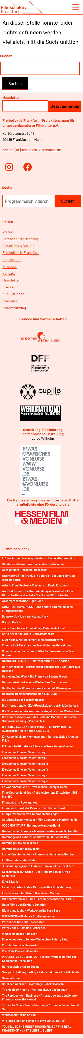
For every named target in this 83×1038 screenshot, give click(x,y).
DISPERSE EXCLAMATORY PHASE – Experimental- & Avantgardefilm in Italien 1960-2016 (36, 728)
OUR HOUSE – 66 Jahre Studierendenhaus (29, 916)
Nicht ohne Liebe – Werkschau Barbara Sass (31, 910)
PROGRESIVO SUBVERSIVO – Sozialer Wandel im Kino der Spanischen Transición (39, 958)
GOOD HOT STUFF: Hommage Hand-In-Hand (31, 825)
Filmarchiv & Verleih (18, 245)
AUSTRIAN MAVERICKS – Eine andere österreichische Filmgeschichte (37, 609)
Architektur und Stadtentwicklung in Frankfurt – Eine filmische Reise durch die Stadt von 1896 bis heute (37, 593)
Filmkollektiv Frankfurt (20, 252)
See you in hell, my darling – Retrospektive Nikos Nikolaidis (40, 972)
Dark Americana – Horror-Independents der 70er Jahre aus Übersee (41, 668)
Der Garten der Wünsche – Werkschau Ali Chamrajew (37, 688)
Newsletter (11, 280)
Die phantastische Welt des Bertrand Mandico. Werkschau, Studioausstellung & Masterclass (40, 719)
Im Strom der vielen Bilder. (19, 860)
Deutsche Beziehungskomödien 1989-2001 (29, 694)
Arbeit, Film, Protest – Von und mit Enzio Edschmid (35, 585)
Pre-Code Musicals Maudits (20, 951)
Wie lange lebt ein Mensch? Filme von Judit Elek (33, 1020)
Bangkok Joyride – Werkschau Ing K (25, 616)
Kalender (9, 266)
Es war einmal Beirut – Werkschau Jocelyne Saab (34, 787)
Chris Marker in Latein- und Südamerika (28, 634)
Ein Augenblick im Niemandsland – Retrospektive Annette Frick (40, 738)
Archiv (7, 232)
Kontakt (8, 273)
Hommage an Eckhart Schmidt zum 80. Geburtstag (35, 837)
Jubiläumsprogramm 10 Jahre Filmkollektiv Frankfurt (38, 866)
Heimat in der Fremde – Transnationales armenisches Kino (40, 831)
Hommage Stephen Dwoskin (20, 848)
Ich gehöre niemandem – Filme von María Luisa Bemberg (39, 854)
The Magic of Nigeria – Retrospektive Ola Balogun (34, 989)
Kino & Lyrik (10, 881)
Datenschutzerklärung (20, 238)
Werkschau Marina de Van (19, 1015)
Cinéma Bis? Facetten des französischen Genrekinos (36, 645)
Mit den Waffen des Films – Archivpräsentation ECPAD (38, 899)
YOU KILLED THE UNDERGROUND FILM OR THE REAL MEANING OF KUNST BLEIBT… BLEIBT (37, 1028)
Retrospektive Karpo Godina (20, 966)
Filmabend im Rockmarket (19, 802)
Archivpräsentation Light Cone (22, 601)
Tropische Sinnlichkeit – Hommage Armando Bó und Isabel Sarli (40, 1007)
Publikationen (13, 294)
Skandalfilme (11, 978)
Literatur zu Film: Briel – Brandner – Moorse (31, 893)
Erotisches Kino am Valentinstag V (24, 775)
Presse (8, 287)
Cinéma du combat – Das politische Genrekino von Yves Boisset (38, 653)
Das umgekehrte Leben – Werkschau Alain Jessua (34, 682)
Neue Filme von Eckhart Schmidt (24, 904)
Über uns (9, 301)
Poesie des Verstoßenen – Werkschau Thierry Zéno (35, 939)
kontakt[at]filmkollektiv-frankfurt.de (31, 149)
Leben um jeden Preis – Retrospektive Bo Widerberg (36, 887)
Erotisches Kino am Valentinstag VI (25, 781)
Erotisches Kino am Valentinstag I (24, 752)
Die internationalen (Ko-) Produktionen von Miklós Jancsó (40, 705)
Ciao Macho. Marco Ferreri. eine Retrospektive (32, 639)
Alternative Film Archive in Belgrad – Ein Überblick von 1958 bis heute (38, 577)
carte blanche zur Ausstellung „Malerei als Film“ (33, 628)
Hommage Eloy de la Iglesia (20, 843)
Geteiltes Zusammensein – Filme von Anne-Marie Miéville (40, 819)
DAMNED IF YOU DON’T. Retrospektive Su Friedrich (35, 661)
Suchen (68, 201)
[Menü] (75, 7)
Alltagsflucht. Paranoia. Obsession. (25, 570)
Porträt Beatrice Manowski (20, 945)
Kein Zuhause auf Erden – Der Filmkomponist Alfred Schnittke (36, 873)
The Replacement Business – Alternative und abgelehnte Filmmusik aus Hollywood (39, 997)
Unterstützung (14, 308)
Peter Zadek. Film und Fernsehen (24, 928)
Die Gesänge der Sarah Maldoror (23, 699)
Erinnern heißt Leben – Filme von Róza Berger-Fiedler (37, 746)
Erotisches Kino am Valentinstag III (25, 763)
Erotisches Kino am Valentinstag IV (25, 769)
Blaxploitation (11, 622)
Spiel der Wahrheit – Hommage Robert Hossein (33, 984)
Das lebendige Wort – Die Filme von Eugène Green (34, 676)
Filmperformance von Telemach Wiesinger (30, 814)
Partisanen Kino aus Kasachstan (23, 922)
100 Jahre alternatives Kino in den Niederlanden (33, 564)
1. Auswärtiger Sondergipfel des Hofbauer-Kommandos (38, 558)
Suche (7, 187)
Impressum (11, 259)
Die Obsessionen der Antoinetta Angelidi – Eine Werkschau (40, 711)
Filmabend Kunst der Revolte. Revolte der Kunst (33, 808)
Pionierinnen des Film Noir (19, 933)
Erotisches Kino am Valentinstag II (24, 758)
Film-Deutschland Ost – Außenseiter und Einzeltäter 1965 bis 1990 (39, 794)
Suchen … (8, 56)
